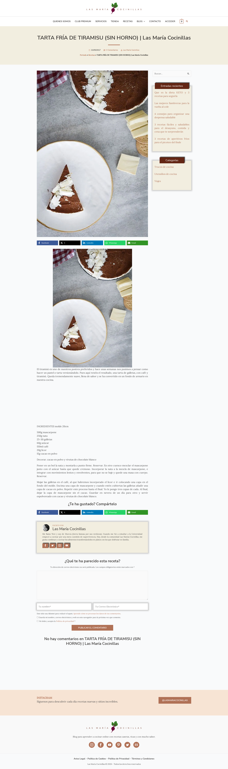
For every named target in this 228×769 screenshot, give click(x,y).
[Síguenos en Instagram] (92, 746)
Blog (139, 21)
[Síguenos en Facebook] (101, 746)
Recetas (128, 21)
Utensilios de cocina (165, 173)
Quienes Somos (62, 21)
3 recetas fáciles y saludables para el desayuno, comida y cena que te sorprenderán (171, 128)
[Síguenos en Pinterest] (118, 746)
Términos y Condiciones (143, 758)
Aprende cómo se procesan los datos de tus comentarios (96, 613)
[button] (143, 21)
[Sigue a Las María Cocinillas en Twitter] (52, 545)
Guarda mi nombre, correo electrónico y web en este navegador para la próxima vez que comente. (80, 617)
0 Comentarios (112, 50)
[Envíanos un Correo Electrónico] (136, 746)
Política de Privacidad (118, 758)
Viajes (157, 181)
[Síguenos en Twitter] (127, 746)
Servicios (101, 21)
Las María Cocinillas (131, 50)
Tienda (115, 21)
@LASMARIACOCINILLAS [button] (175, 700)
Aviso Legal (79, 758)
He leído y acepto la (57, 621)
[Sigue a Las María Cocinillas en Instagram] (60, 545)
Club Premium (83, 21)
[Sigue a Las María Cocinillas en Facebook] (45, 545)
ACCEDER (170, 21)
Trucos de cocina (164, 166)
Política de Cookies (97, 758)
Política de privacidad (65, 621)
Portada (83, 55)
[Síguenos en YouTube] (109, 746)
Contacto (155, 21)
